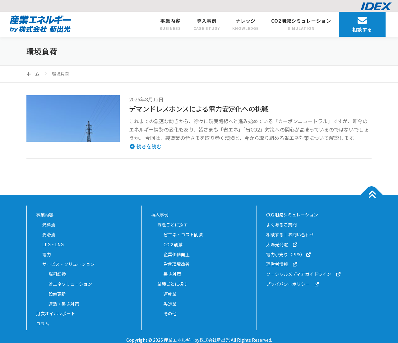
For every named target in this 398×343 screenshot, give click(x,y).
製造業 (170, 304)
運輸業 (170, 294)
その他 (170, 313)
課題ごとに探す (172, 224)
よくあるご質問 (281, 224)
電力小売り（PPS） (286, 254)
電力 (46, 254)
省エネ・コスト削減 (183, 234)
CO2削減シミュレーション (301, 24)
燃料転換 (57, 274)
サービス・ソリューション (68, 264)
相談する (362, 29)
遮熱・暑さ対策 (64, 304)
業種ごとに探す (172, 284)
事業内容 (170, 24)
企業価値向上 (177, 254)
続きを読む (148, 146)
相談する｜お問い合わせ (290, 234)
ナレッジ (245, 24)
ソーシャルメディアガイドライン (301, 274)
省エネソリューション (70, 284)
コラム (42, 323)
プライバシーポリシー (290, 284)
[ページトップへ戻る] (372, 195)
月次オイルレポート (55, 313)
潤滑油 (48, 234)
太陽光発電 (279, 244)
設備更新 (57, 294)
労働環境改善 (177, 264)
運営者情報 (279, 264)
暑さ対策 (172, 274)
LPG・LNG (53, 244)
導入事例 (206, 24)
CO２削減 (173, 244)
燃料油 (48, 224)
